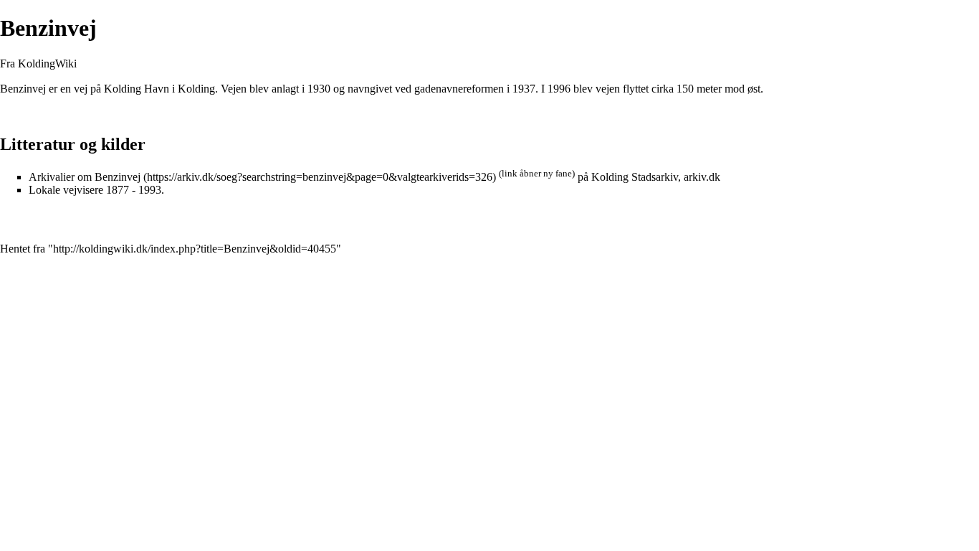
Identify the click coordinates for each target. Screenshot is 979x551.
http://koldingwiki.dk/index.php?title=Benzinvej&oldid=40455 (194, 248)
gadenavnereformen (459, 89)
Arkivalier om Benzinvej (84, 177)
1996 (559, 89)
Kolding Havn (136, 89)
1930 (318, 89)
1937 (523, 89)
